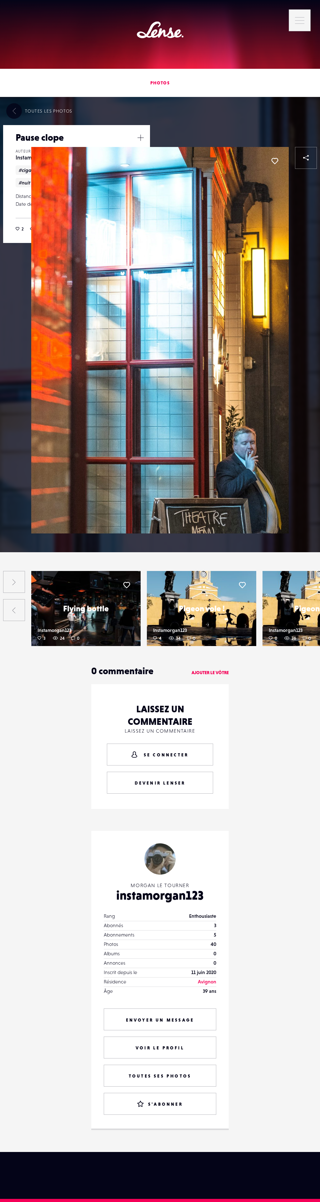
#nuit (24, 182)
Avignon (207, 981)
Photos (160, 82)
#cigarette (30, 170)
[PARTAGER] (306, 158)
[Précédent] (14, 610)
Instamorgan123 (54, 630)
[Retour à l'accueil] (160, 30)
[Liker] (275, 161)
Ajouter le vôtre (210, 672)
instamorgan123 (160, 895)
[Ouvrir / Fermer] (140, 137)
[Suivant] (14, 582)
